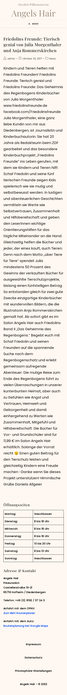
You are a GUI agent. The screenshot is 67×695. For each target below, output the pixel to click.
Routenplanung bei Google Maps (25, 626)
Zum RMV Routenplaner (19, 613)
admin (11, 58)
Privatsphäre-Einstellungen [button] (33, 671)
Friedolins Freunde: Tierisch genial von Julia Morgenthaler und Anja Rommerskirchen (32, 44)
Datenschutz (33, 657)
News (52, 58)
